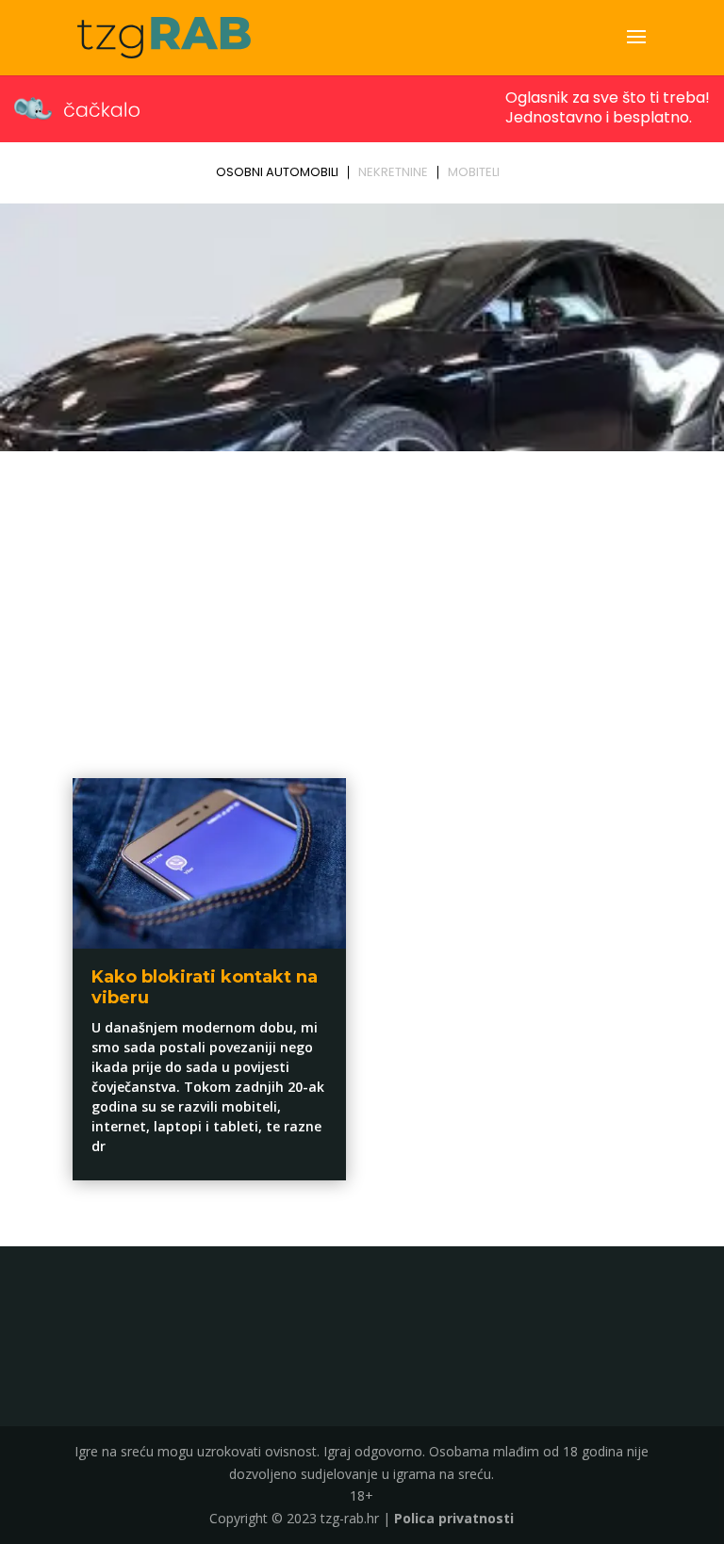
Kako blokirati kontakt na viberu (204, 987)
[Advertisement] (362, 599)
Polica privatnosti (454, 1518)
